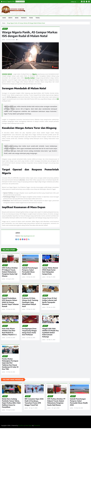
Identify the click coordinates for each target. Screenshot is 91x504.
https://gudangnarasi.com (28, 236)
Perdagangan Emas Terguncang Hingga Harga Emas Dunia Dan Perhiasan (29, 332)
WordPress (21, 425)
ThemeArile (37, 425)
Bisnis (16, 18)
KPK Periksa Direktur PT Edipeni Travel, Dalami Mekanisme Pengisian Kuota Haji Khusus (10, 272)
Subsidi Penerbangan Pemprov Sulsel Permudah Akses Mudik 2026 (30, 271)
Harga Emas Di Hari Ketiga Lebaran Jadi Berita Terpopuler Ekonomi (49, 301)
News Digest (28, 425)
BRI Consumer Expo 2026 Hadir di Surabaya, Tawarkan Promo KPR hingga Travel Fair (34, 402)
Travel (38, 18)
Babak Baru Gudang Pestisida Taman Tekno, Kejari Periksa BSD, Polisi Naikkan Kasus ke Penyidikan (11, 403)
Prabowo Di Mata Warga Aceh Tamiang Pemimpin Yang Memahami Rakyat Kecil (30, 302)
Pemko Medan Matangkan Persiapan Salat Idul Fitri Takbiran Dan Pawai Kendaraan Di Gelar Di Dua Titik (10, 364)
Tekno (31, 18)
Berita (10, 18)
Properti (24, 18)
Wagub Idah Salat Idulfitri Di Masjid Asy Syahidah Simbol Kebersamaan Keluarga (50, 333)
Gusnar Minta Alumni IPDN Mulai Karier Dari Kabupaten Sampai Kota (50, 271)
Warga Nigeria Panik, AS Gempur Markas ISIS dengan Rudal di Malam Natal (26, 23)
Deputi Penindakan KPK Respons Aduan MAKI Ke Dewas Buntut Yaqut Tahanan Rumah (10, 302)
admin (3, 39)
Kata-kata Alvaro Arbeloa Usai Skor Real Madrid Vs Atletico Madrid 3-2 (9, 332)
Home (4, 18)
